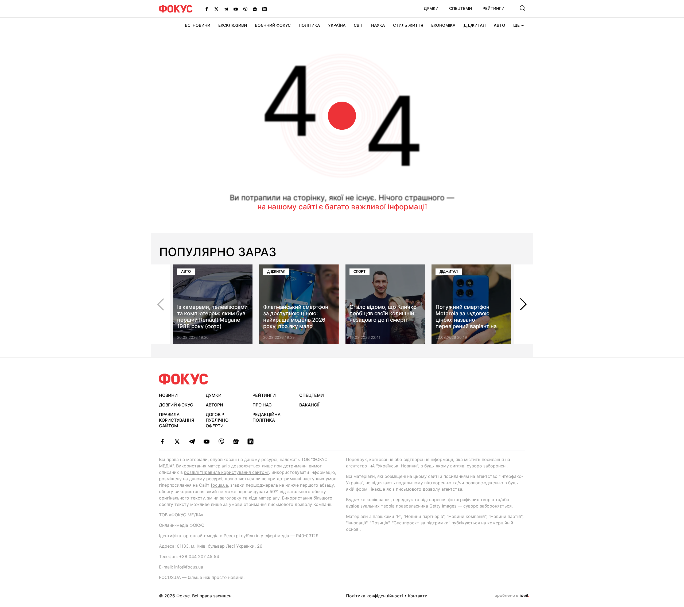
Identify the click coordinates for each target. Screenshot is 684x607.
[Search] (522, 8)
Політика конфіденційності (374, 595)
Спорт (359, 272)
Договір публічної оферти (218, 420)
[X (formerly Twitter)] (216, 9)
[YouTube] (235, 9)
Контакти (418, 595)
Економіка (443, 25)
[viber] (221, 441)
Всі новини (197, 25)
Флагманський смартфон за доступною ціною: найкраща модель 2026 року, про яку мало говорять (295, 320)
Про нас (262, 405)
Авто (499, 25)
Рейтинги (493, 8)
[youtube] (206, 441)
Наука (378, 25)
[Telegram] (226, 9)
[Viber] (245, 9)
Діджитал (475, 25)
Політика (309, 25)
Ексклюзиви (232, 25)
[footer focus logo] (183, 379)
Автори (214, 405)
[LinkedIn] (264, 9)
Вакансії (309, 405)
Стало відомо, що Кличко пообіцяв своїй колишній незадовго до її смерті (383, 313)
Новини (168, 395)
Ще (516, 25)
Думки (431, 8)
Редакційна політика (266, 417)
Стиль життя (408, 25)
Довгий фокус (176, 405)
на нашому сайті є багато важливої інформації (342, 206)
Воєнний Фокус (273, 25)
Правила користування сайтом (176, 420)
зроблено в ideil (512, 596)
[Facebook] (207, 9)
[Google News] (255, 9)
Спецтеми (460, 8)
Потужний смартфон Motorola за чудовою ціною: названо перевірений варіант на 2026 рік (466, 320)
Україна (337, 25)
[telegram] (192, 441)
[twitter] (177, 441)
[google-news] (236, 441)
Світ (358, 25)
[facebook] (162, 441)
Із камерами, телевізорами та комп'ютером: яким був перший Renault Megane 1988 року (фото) (212, 316)
